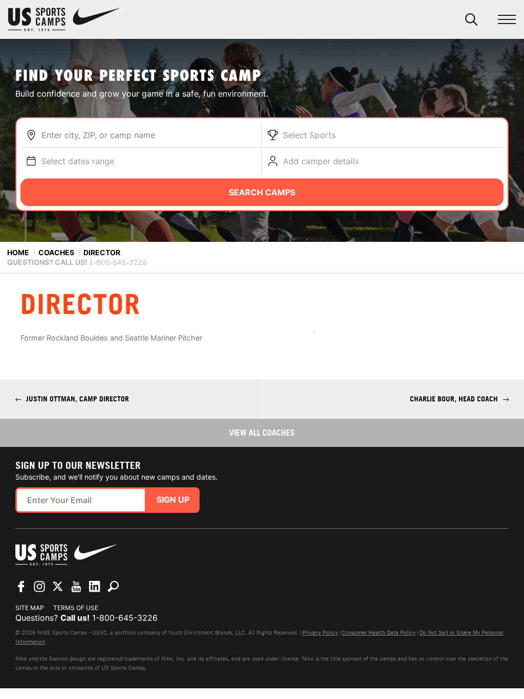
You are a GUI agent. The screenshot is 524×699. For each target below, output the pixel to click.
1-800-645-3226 (125, 618)
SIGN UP (173, 499)
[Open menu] (507, 20)
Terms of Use (75, 608)
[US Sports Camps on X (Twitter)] (57, 586)
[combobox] (148, 135)
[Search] (471, 19)
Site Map (29, 608)
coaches (56, 252)
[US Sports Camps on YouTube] (76, 586)
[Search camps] (113, 586)
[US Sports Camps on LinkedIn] (94, 586)
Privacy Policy (320, 632)
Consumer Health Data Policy (379, 632)
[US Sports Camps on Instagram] (39, 586)
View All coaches (262, 432)
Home (18, 252)
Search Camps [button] (262, 192)
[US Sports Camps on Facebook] (21, 586)
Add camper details (321, 161)
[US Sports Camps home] (64, 19)
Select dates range (77, 161)
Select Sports (309, 135)
